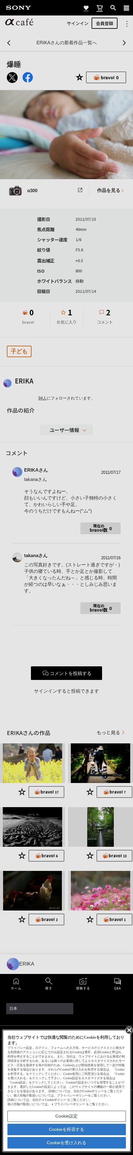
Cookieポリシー (55, 1099)
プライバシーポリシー (69, 1104)
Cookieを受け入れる (66, 1142)
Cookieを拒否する (66, 1129)
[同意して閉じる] (128, 1029)
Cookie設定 (66, 1116)
